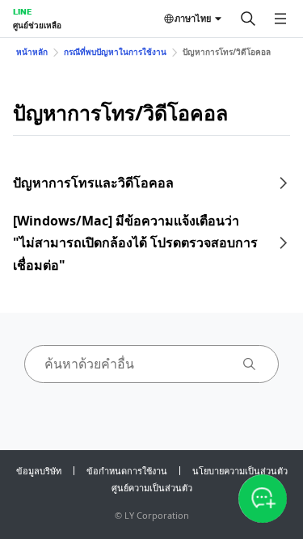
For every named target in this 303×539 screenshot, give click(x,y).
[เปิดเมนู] (280, 18)
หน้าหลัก (32, 51)
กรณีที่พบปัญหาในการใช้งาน (115, 51)
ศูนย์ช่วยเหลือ (37, 25)
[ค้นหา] (248, 18)
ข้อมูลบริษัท (38, 471)
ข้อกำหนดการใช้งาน (126, 471)
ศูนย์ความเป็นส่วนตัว (152, 488)
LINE (22, 11)
